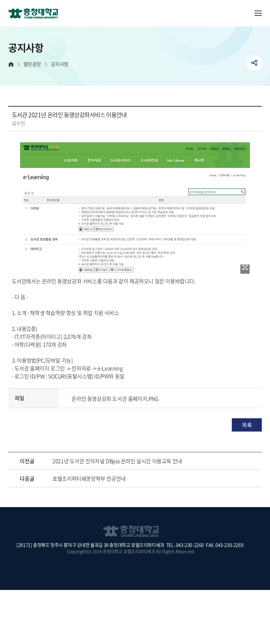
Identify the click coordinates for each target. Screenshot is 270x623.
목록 (247, 425)
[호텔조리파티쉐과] (36, 13)
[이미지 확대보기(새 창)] (245, 269)
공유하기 (254, 62)
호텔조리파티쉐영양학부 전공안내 (89, 478)
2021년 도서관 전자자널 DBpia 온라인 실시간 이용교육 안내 (117, 461)
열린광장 (32, 64)
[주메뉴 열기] (258, 13)
